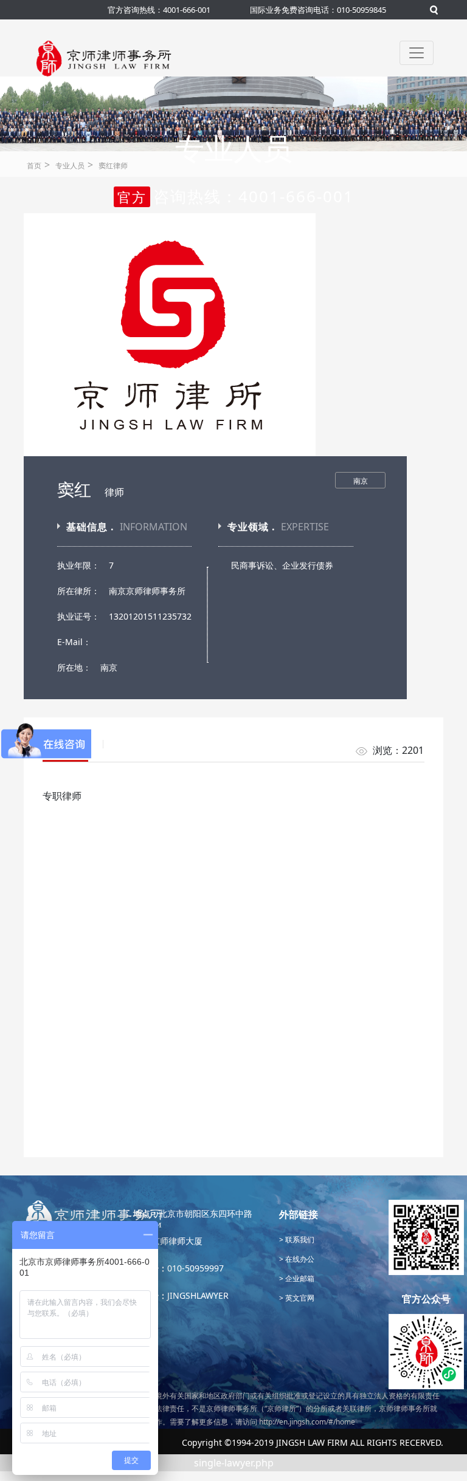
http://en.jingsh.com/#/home (307, 1422)
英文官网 (298, 1298)
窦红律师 (113, 165)
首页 (34, 165)
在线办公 (298, 1259)
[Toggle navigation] (417, 53)
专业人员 (70, 165)
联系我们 (298, 1239)
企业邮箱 (298, 1278)
